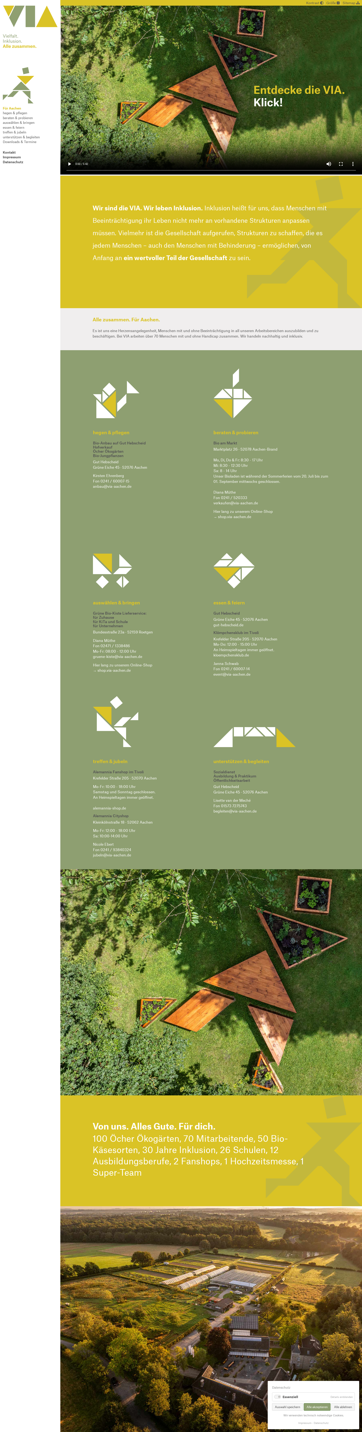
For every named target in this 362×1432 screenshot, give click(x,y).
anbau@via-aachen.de (112, 486)
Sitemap (349, 3)
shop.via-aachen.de (234, 516)
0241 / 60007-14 (235, 668)
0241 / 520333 (234, 497)
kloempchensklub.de (231, 655)
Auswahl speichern (287, 1407)
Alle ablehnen (343, 1407)
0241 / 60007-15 (114, 481)
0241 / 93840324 (115, 849)
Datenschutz (321, 1422)
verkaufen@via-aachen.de (235, 503)
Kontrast (313, 3)
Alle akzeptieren (317, 1407)
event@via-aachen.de (231, 674)
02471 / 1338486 (115, 645)
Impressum (304, 1422)
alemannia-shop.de (109, 808)
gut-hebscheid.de (228, 625)
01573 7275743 (234, 805)
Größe (331, 3)
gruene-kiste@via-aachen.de (117, 656)
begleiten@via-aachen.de (235, 811)
